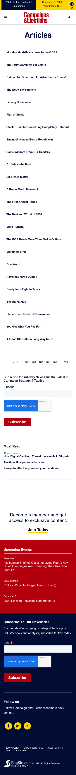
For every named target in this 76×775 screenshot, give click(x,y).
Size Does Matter (17, 177)
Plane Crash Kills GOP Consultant (28, 314)
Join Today (38, 529)
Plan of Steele (15, 114)
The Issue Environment (21, 89)
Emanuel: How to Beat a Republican (29, 139)
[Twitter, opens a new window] (27, 726)
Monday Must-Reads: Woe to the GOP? (31, 52)
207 (55, 362)
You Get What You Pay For (23, 326)
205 (41, 362)
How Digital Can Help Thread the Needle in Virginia (36, 456)
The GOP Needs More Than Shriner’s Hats (33, 239)
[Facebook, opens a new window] (8, 726)
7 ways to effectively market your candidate (31, 468)
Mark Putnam (15, 227)
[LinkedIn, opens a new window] (17, 726)
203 (27, 362)
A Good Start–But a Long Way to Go (29, 339)
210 (65, 362)
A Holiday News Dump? (21, 277)
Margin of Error (16, 252)
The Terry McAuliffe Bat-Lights (26, 65)
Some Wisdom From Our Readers (28, 152)
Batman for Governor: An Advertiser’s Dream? (36, 77)
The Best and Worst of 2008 (24, 214)
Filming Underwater (19, 102)
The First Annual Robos (21, 202)
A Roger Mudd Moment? (22, 189)
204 (34, 362)
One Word (13, 264)
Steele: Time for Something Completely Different (37, 127)
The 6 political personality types (24, 462)
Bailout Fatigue (16, 301)
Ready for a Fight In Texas (23, 289)
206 (48, 362)
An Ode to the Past (18, 164)
